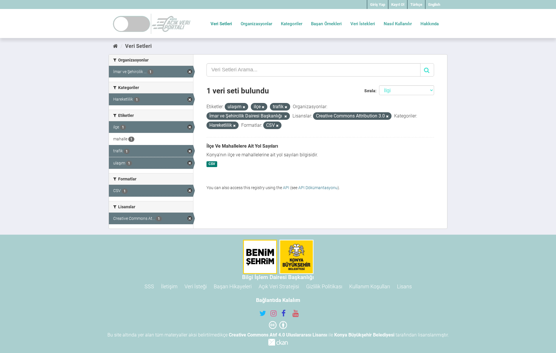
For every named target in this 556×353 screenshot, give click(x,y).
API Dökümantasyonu (318, 187)
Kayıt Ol (397, 4)
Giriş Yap (377, 4)
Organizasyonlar (256, 23)
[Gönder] (427, 70)
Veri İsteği (195, 286)
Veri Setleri (221, 23)
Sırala (369, 90)
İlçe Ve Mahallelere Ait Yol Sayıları (242, 146)
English (434, 4)
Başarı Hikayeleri (233, 286)
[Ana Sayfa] (115, 46)
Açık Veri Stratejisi (279, 286)
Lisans (404, 286)
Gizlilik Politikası (324, 286)
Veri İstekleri (362, 23)
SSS (149, 286)
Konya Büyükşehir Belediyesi (364, 335)
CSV (212, 164)
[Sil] (244, 107)
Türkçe (416, 4)
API (286, 187)
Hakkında (429, 23)
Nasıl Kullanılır (398, 23)
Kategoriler (291, 23)
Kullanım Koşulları (369, 286)
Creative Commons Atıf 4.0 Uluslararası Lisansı (278, 335)
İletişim (169, 286)
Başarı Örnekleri (326, 23)
